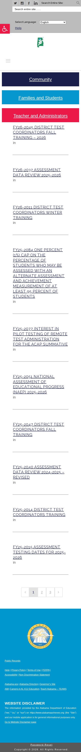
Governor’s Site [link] (47, 684)
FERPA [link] (46, 670)
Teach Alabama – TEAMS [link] (53, 689)
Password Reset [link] (42, 745)
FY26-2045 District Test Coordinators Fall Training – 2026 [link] (38, 132)
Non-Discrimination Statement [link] (34, 675)
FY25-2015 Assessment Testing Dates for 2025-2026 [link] (39, 552)
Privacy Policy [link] (18, 670)
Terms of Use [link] (34, 670)
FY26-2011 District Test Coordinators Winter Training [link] (38, 212)
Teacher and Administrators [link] (40, 115)
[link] (5, 29)
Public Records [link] (12, 660)
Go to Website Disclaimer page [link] (20, 722)
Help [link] (18, 28)
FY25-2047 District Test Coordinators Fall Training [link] (38, 429)
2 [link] (42, 592)
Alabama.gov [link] (11, 684)
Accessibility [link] (11, 675)
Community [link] (40, 79)
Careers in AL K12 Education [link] (24, 689)
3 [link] (50, 592)
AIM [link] (7, 689)
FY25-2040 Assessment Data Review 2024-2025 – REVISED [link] (38, 472)
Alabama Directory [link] (28, 684)
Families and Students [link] (40, 97)
